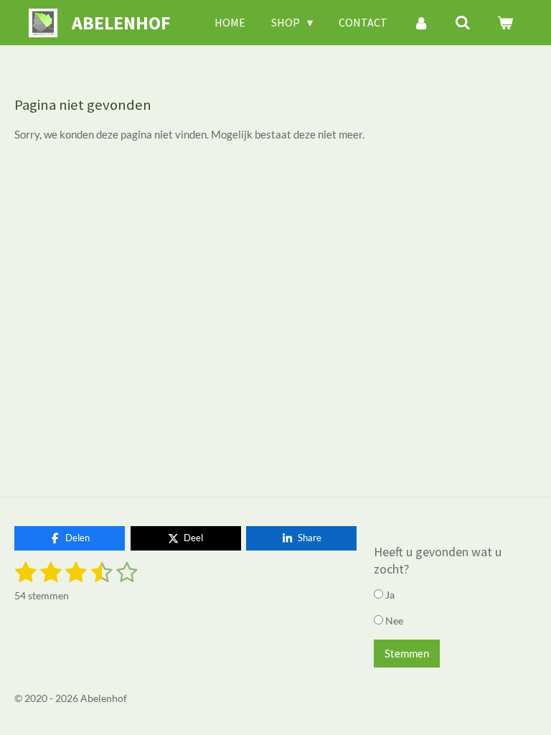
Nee (393, 620)
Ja (389, 595)
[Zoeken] (463, 22)
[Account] (421, 22)
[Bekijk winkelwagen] (505, 22)
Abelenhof (121, 22)
